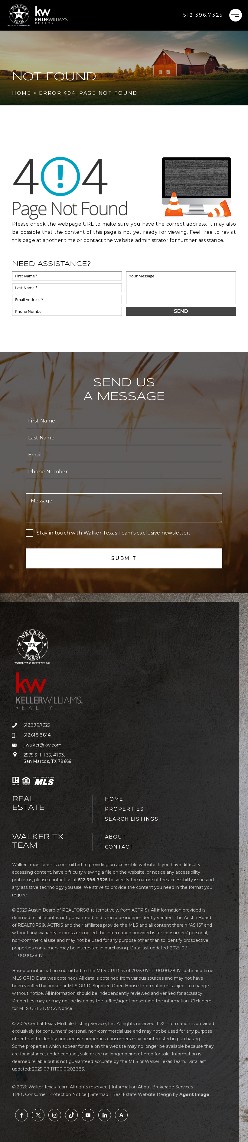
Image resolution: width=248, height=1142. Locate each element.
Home (114, 799)
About (115, 837)
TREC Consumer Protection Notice (49, 1094)
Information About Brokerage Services (152, 1087)
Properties (124, 809)
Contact (119, 847)
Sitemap (99, 1094)
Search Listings (131, 819)
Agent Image (194, 1094)
